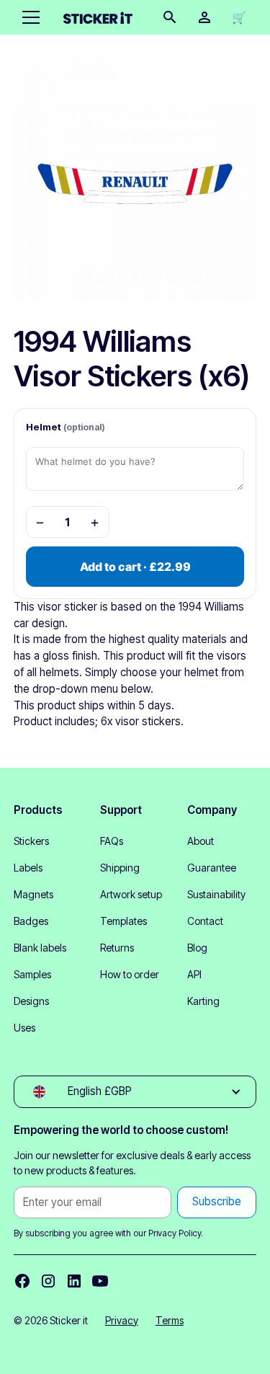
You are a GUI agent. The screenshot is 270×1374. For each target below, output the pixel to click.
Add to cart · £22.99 (135, 566)
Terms (170, 1320)
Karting (203, 1001)
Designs (31, 1001)
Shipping (120, 867)
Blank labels (40, 947)
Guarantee (211, 867)
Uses (24, 1027)
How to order (129, 974)
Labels (28, 867)
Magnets (33, 894)
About (200, 841)
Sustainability (216, 894)
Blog (197, 947)
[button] (28, 17)
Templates (123, 921)
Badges (31, 921)
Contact (205, 921)
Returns (117, 947)
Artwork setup (131, 894)
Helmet (65, 427)
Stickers (31, 841)
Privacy (121, 1320)
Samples (32, 974)
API (194, 974)
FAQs (111, 841)
